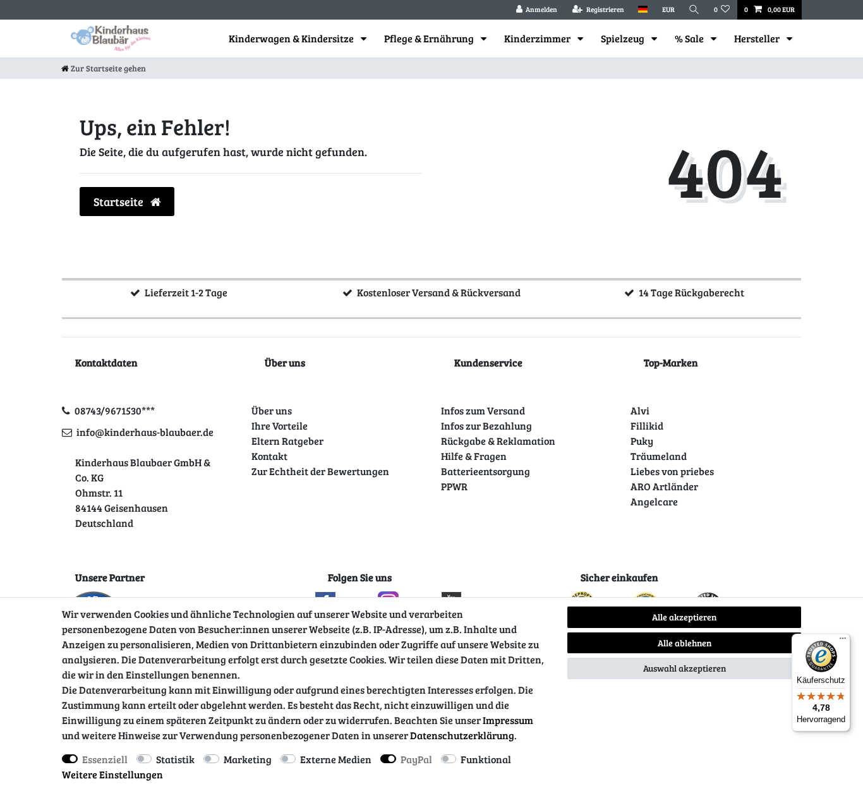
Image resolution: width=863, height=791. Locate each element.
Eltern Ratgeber (287, 440)
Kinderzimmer (538, 38)
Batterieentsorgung (485, 471)
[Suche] (694, 10)
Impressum (508, 720)
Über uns (271, 410)
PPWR (454, 486)
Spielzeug (623, 38)
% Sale (690, 38)
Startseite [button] (120, 201)
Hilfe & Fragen (474, 455)
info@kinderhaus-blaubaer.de (145, 431)
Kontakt (269, 455)
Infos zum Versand (483, 410)
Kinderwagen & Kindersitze (292, 38)
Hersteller (758, 38)
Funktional (486, 759)
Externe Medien (335, 759)
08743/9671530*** (115, 410)
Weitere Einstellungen (112, 774)
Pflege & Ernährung (430, 38)
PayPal (416, 759)
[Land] (643, 10)
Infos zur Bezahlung (486, 425)
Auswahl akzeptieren (684, 668)
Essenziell (105, 759)
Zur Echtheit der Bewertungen (320, 471)
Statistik (175, 759)
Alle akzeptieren (684, 617)
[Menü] (842, 641)
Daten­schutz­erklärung (462, 735)
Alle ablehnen (684, 643)
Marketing (248, 759)
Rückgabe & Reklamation (498, 440)
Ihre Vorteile (279, 425)
